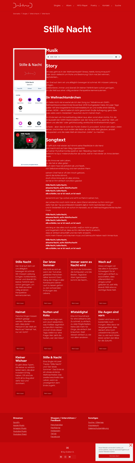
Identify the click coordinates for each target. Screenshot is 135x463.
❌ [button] (130, 445)
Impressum (93, 425)
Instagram (55, 431)
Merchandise (57, 425)
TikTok (53, 434)
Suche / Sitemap (96, 422)
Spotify (16, 422)
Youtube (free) (20, 434)
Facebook (55, 436)
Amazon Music (19, 428)
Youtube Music (20, 431)
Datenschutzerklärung (98, 428)
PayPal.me (55, 428)
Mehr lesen (20, 303)
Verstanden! (114, 456)
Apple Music (18, 425)
